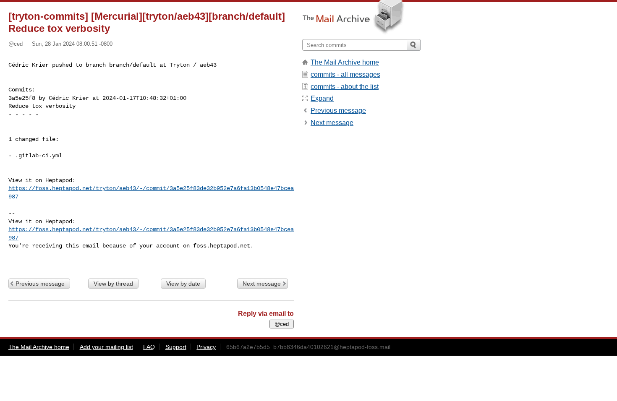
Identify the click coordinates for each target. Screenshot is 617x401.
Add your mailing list (106, 347)
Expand (322, 98)
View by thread (113, 283)
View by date (183, 283)
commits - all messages (345, 74)
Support (175, 347)
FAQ (149, 347)
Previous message (40, 283)
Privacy (206, 347)
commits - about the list (345, 86)
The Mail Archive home (345, 62)
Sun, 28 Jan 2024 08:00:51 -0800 (72, 44)
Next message (262, 283)
